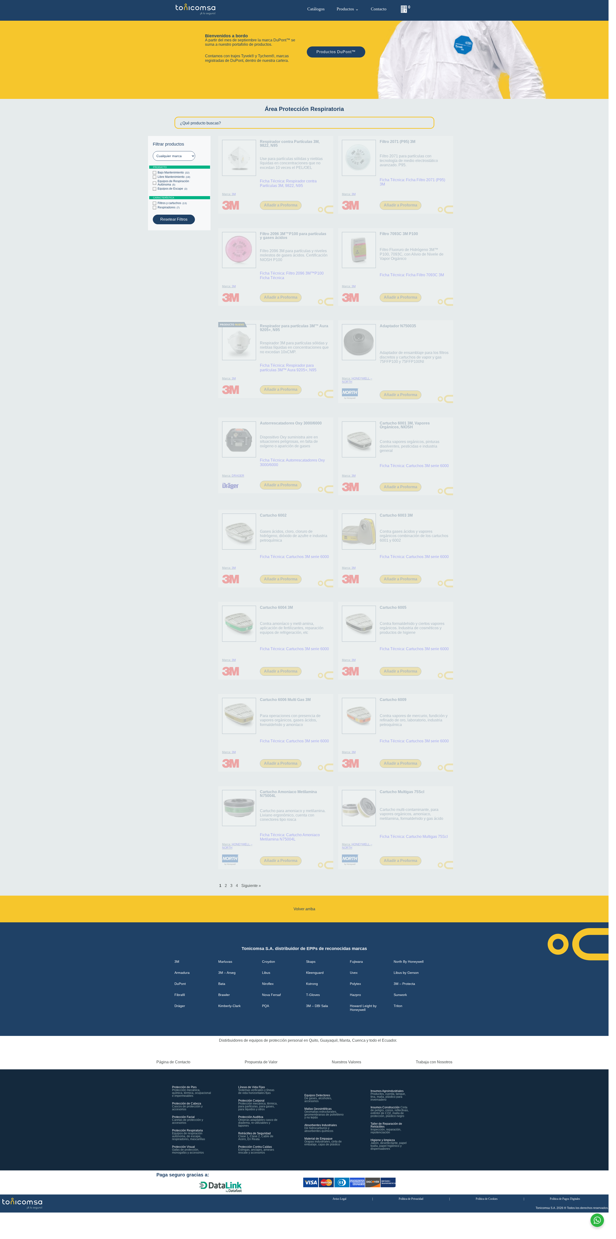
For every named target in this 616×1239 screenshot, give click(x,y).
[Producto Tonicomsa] (239, 158)
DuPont (180, 984)
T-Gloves (313, 995)
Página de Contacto (173, 1062)
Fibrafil (179, 995)
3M (234, 194)
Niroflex (268, 984)
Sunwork (400, 995)
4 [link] (237, 886)
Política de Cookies (487, 1198)
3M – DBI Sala (317, 1006)
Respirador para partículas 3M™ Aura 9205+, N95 (294, 328)
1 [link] (220, 886)
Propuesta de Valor (261, 1062)
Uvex (354, 973)
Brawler (224, 995)
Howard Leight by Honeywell (363, 1008)
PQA (265, 1006)
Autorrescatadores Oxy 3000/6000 (291, 423)
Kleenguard (315, 973)
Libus (266, 973)
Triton (398, 1006)
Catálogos (316, 8)
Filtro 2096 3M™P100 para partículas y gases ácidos (293, 236)
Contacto (378, 8)
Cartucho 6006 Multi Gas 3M (285, 700)
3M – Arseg (227, 973)
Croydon (268, 961)
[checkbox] (179, 172)
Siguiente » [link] (251, 886)
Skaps (310, 961)
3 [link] (231, 886)
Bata (221, 984)
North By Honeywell (409, 961)
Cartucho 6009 (393, 700)
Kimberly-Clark (229, 1006)
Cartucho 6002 (273, 515)
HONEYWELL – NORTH (357, 380)
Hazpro (355, 995)
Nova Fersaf (271, 995)
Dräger (179, 1006)
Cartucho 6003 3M (396, 515)
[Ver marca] (230, 203)
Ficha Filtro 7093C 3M (425, 275)
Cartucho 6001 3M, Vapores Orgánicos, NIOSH (405, 425)
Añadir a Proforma (280, 205)
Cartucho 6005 (393, 607)
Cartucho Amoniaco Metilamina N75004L (288, 794)
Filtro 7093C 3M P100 (399, 234)
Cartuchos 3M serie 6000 (427, 466)
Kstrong (312, 984)
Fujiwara (356, 961)
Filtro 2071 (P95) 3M (397, 142)
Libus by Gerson (406, 973)
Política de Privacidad (411, 1198)
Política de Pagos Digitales (565, 1198)
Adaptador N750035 (398, 326)
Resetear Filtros (173, 219)
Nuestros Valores (346, 1062)
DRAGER (238, 475)
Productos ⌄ (348, 8)
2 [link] (226, 886)
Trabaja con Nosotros (434, 1062)
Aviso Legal (339, 1198)
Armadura (182, 973)
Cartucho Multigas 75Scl (402, 792)
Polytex (355, 984)
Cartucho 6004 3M (276, 607)
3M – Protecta (404, 984)
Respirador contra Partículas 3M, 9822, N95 (290, 144)
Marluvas (225, 961)
